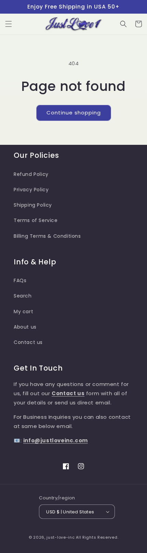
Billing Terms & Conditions (47, 236)
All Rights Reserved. (97, 537)
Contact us (28, 342)
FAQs (20, 280)
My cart (23, 311)
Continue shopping (73, 112)
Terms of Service (36, 220)
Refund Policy (31, 174)
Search (23, 295)
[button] (8, 23)
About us (25, 326)
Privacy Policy (31, 189)
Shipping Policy (33, 205)
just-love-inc (60, 537)
